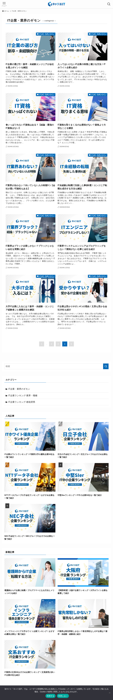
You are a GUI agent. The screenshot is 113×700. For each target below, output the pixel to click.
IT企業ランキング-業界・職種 (22, 395)
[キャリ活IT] (56, 4)
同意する (50, 696)
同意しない (62, 696)
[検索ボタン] (109, 4)
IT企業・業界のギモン (19, 389)
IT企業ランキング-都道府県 (21, 402)
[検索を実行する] (106, 366)
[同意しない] (109, 692)
